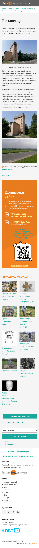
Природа (7, 492)
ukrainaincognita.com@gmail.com (14, 525)
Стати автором (23, 452)
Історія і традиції (10, 482)
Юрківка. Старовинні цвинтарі (6, 321)
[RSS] (18, 512)
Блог (6, 495)
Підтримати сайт (19, 436)
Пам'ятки (7, 490)
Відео (6, 500)
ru (23, 3)
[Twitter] (9, 512)
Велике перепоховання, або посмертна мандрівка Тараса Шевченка (9, 398)
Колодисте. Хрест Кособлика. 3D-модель (9, 296)
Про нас (10, 452)
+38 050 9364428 (8, 522)
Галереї (6, 497)
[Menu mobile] (34, 3)
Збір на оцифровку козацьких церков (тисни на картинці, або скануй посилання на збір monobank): (23, 233)
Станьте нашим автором (20, 416)
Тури (5, 487)
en (26, 3)
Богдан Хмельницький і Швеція (26, 373)
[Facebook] (4, 512)
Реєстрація (9, 444)
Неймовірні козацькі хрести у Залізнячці (27, 346)
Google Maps (7, 169)
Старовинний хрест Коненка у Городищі (8, 351)
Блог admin (6, 175)
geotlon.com (33, 544)
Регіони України (10, 484)
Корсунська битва (9, 370)
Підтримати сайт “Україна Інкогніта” (18, 456)
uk (21, 3)
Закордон (7, 503)
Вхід (7, 441)
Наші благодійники (19, 266)
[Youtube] (13, 512)
